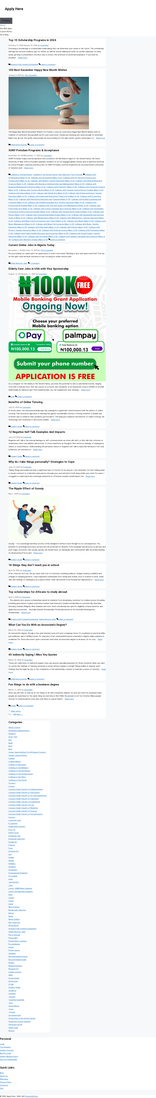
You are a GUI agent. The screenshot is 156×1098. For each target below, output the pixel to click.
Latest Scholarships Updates (21, 891)
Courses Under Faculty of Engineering (24, 802)
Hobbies (12, 864)
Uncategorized (15, 1015)
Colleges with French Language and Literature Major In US (57, 209)
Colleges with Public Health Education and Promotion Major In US (41, 233)
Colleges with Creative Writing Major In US (36, 190)
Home (2, 25)
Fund (11, 848)
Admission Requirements (19, 731)
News (11, 916)
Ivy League (13, 876)
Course (12, 786)
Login (2, 1044)
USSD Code (13, 1028)
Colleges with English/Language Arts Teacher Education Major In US (56, 202)
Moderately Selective (17, 910)
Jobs (12, 397)
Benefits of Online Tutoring (26, 402)
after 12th (13, 737)
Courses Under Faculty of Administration (26, 789)
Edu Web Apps (6, 28)
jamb (11, 879)
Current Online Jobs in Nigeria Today (31, 245)
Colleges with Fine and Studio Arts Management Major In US (63, 205)
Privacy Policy (5, 1082)
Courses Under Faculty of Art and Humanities (28, 795)
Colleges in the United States (45, 175)
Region (11, 963)
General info (14, 851)
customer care (15, 820)
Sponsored (13, 981)
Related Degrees (15, 966)
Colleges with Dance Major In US (22, 193)
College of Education (17, 765)
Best (10, 746)
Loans (11, 901)
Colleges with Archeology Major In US (46, 178)
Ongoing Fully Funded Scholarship (24, 64)
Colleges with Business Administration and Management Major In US (55, 184)
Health (11, 861)
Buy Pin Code (5, 1053)
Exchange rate (14, 836)
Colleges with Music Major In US (80, 221)
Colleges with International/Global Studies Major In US (48, 215)
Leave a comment (48, 64)
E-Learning (13, 823)
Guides (13, 706)
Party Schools (77, 175)
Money (11, 913)
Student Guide (16, 426)
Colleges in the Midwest (19, 768)
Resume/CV (14, 969)
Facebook (13, 842)
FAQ (1, 1088)
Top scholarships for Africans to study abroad (38, 591)
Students (12, 991)
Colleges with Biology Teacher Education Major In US (53, 181)
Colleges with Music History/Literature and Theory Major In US (40, 221)
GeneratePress (31, 1096)
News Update (14, 919)
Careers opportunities (18, 755)
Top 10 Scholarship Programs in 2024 (32, 40)
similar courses (15, 972)
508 (14, 714)
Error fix (12, 830)
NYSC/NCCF (14, 925)
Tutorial (12, 1012)
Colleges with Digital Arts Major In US (51, 193)
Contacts (4, 1085)
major (11, 904)
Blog (10, 749)
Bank (11, 743)
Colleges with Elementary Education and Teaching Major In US (44, 199)
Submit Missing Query (9, 1056)
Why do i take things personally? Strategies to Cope (41, 461)
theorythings (14, 1006)
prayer (11, 947)
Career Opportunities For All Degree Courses (27, 752)
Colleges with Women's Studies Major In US (30, 240)
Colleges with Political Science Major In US (60, 230)
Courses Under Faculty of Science (23, 811)
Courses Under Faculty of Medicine (23, 808)
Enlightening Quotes (18, 145)
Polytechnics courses (18, 941)
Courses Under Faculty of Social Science (26, 814)
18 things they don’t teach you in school (34, 565)
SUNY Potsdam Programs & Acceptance (34, 150)
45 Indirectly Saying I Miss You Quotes (33, 654)
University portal (15, 1024)
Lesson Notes (6, 31)
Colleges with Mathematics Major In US (42, 218)
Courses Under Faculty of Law (21, 805)
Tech (11, 1003)
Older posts (16, 711)
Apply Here (14, 9)
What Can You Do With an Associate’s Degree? (38, 624)
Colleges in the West (17, 777)
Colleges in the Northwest (21, 175)
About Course (14, 727)
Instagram (13, 870)
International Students (18, 873)
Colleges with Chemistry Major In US (62, 187)
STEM (11, 984)
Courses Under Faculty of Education (24, 799)
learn (11, 895)
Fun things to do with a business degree (34, 684)
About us (4, 1076)
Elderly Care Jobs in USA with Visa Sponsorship (39, 268)
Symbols (12, 994)
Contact (12, 783)
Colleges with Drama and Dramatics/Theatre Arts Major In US (53, 196)
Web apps (4, 1079)
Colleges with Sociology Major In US (43, 236)
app (10, 740)
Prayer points (14, 950)
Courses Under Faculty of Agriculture (24, 792)
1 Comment (34, 263)
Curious (12, 817)
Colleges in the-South (18, 780)
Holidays (12, 867)
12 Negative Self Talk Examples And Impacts (37, 431)
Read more (22, 58)
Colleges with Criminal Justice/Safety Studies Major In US (79, 190)
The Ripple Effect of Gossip (26, 488)
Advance (12, 734)
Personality (13, 938)
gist (10, 854)
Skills (11, 975)
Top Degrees (5, 1047)
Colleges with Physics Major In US (73, 227)
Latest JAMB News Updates (20, 888)
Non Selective (64, 175)
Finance (12, 845)
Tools (11, 1009)
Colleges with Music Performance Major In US (55, 224)
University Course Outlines (20, 1021)
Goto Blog (4, 35)
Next (20, 714)
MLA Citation (14, 907)
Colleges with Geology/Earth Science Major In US (71, 212)
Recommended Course (18, 956)
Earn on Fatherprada (8, 1059)
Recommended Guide (17, 960)
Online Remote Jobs (18, 263)
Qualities (12, 953)
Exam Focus (14, 833)
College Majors (15, 762)
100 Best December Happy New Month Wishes (38, 69)
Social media (14, 978)
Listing (11, 898)
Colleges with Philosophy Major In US (43, 227)
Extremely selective (17, 839)
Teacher (12, 997)
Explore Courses (7, 1050)
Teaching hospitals (16, 1000)
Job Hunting (14, 882)
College (12, 758)
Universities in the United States (22, 1018)
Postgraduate (14, 944)
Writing (11, 1031)
